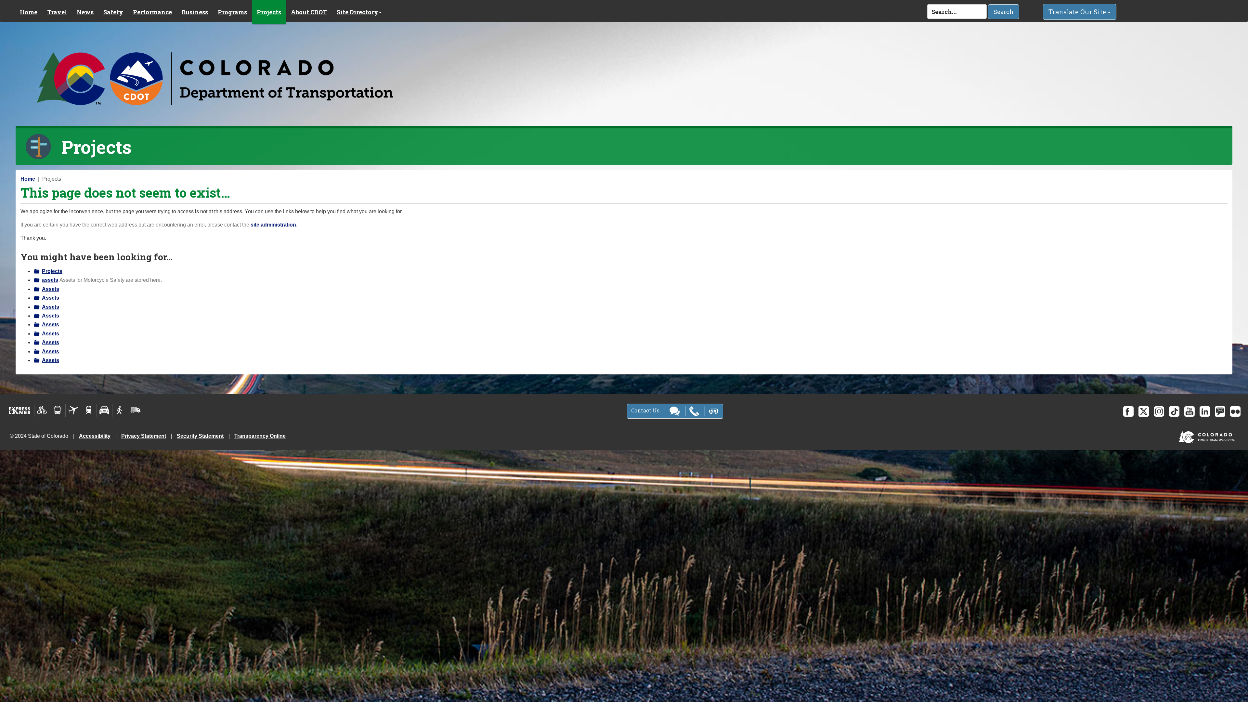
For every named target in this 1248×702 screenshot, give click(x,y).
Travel (57, 12)
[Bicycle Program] (42, 410)
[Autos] (104, 410)
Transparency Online (260, 436)
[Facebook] (1128, 411)
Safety (113, 12)
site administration (273, 225)
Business (195, 12)
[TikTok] (1174, 411)
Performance (152, 12)
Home (28, 12)
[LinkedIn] (1205, 411)
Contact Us (646, 410)
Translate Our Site (1078, 11)
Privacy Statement (143, 436)
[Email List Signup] (1220, 411)
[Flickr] (1235, 411)
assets (50, 280)
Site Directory (357, 12)
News (85, 12)
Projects (269, 12)
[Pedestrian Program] (120, 410)
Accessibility (94, 436)
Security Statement (200, 436)
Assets (50, 289)
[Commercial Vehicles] (135, 410)
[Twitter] (1143, 411)
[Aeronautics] (73, 410)
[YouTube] (1189, 411)
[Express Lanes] (19, 410)
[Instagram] (1159, 411)
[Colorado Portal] (1208, 435)
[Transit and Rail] (58, 410)
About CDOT (309, 12)
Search (1004, 12)
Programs (232, 12)
